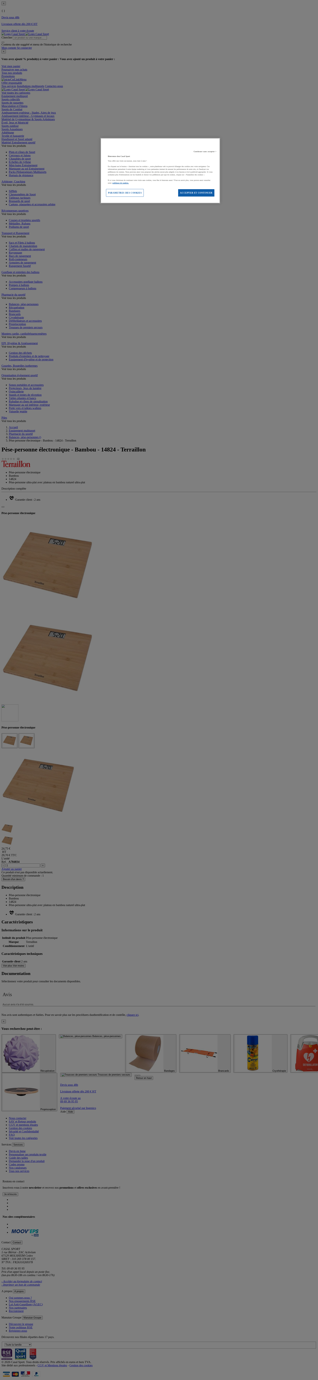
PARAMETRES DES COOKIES (125, 193)
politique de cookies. (120, 183)
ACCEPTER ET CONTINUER (196, 193)
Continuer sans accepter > (205, 151)
